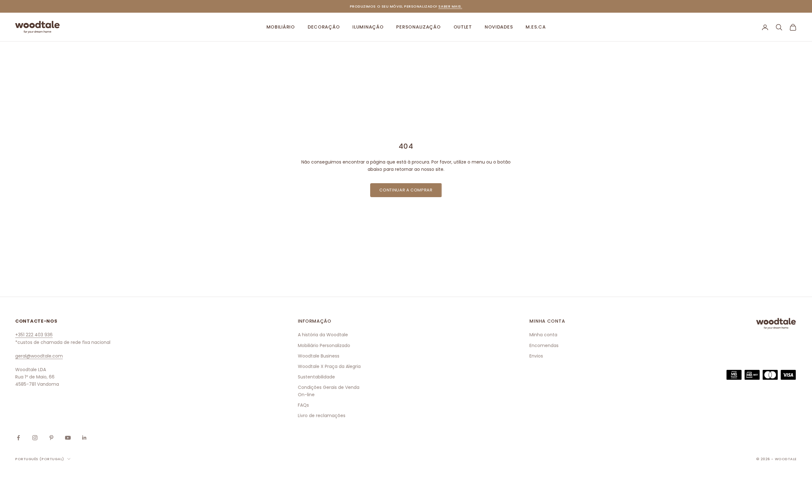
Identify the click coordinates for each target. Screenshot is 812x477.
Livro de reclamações (321, 415)
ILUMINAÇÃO (367, 27)
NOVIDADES (499, 27)
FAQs (303, 405)
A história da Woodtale (323, 335)
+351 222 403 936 (34, 335)
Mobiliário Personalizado (324, 345)
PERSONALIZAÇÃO (418, 27)
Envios (536, 356)
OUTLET (463, 27)
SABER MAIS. (450, 6)
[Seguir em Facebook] (18, 438)
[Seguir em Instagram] (35, 438)
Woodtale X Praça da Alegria (329, 366)
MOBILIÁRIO (280, 27)
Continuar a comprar (405, 190)
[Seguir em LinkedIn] (84, 438)
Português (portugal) (39, 458)
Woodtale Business (318, 356)
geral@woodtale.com (39, 356)
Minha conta (543, 335)
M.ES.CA (536, 27)
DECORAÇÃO (324, 27)
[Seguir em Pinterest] (51, 438)
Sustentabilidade (316, 377)
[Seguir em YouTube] (68, 438)
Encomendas (544, 345)
